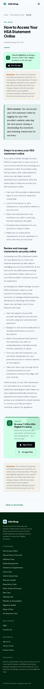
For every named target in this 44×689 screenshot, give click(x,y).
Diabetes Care (8, 559)
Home (6, 15)
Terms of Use (8, 646)
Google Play (27, 452)
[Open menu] (38, 4)
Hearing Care (8, 597)
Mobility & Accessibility (12, 601)
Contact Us (7, 630)
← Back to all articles (13, 505)
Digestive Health (9, 605)
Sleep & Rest (8, 609)
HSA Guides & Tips (17, 15)
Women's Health (9, 580)
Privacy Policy (8, 650)
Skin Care (7, 593)
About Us (6, 642)
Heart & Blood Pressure (12, 588)
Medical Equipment (10, 563)
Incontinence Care (10, 613)
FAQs (5, 625)
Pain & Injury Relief (10, 551)
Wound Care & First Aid (12, 555)
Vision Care (7, 572)
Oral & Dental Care (10, 576)
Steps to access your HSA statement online (19, 152)
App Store (27, 445)
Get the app (16, 65)
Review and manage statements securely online (20, 250)
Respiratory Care (9, 584)
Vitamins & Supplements (13, 568)
